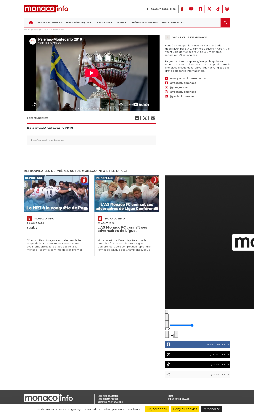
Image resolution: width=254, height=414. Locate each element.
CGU (170, 396)
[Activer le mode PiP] (167, 334)
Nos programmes (108, 396)
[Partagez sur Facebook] (136, 118)
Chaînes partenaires (110, 402)
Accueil (27, 30)
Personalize (211, 409)
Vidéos (35, 30)
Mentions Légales (179, 399)
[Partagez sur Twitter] (145, 118)
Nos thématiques (108, 399)
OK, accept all (157, 409)
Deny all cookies (185, 409)
